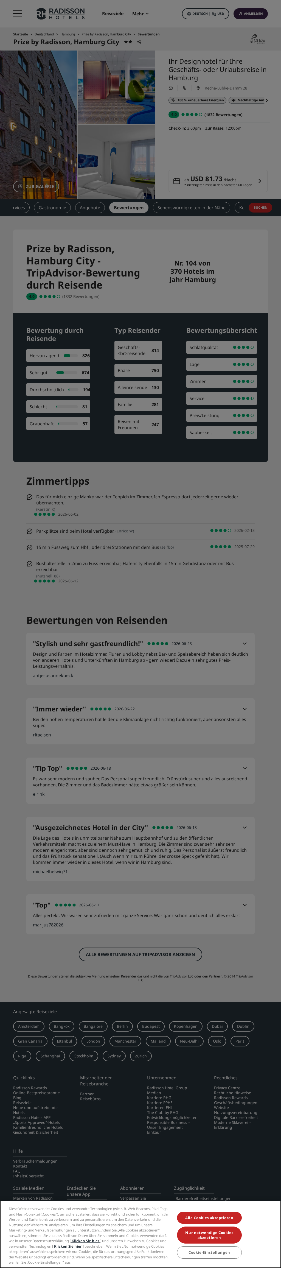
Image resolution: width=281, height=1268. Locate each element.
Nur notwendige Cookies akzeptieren (209, 1235)
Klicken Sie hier (85, 1240)
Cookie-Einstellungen (209, 1252)
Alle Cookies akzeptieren (209, 1217)
